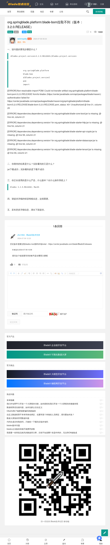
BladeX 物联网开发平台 (55, 383)
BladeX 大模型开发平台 (55, 374)
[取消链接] (51, 273)
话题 (32, 11)
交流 (41, 4)
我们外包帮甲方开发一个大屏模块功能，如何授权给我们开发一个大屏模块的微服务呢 (42, 403)
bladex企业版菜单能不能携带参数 (21, 429)
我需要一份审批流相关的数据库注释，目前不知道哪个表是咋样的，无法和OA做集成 (42, 432)
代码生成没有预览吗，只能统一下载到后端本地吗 (27, 421)
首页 (9, 11)
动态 (42, 11)
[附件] (62, 273)
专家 (52, 11)
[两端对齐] (43, 273)
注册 (102, 4)
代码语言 (72, 273)
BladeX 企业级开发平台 (55, 345)
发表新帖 (99, 11)
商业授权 (73, 4)
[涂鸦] (65, 273)
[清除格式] (21, 273)
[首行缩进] (29, 273)
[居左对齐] (33, 273)
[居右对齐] (40, 273)
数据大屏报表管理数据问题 (18, 418)
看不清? (63, 314)
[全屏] (100, 273)
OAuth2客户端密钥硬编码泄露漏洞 (21, 411)
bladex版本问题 (13, 425)
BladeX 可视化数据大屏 (55, 354)
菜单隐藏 (10, 400)
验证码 (15, 313)
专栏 (56, 4)
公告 (61, 11)
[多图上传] (58, 273)
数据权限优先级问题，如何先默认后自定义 (24, 407)
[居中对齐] (37, 273)
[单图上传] (55, 273)
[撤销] (10, 273)
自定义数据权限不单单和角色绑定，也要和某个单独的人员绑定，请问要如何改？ (40, 414)
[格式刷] (24, 273)
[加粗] (18, 273)
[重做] (14, 273)
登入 (96, 4)
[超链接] (47, 273)
